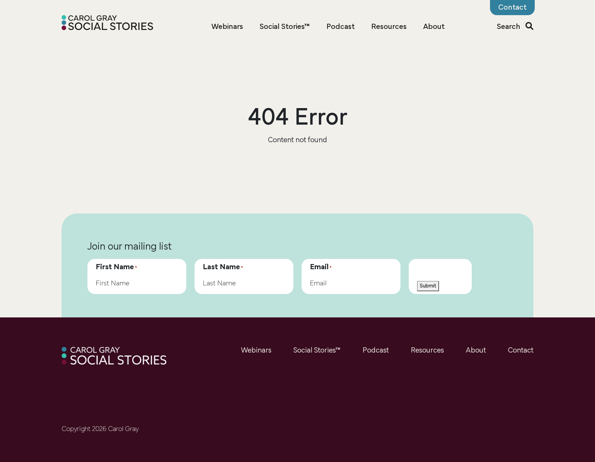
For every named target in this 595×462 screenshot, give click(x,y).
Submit (428, 286)
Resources (389, 27)
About (434, 27)
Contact (520, 351)
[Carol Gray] (108, 23)
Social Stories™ (285, 27)
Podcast (340, 27)
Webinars (227, 27)
